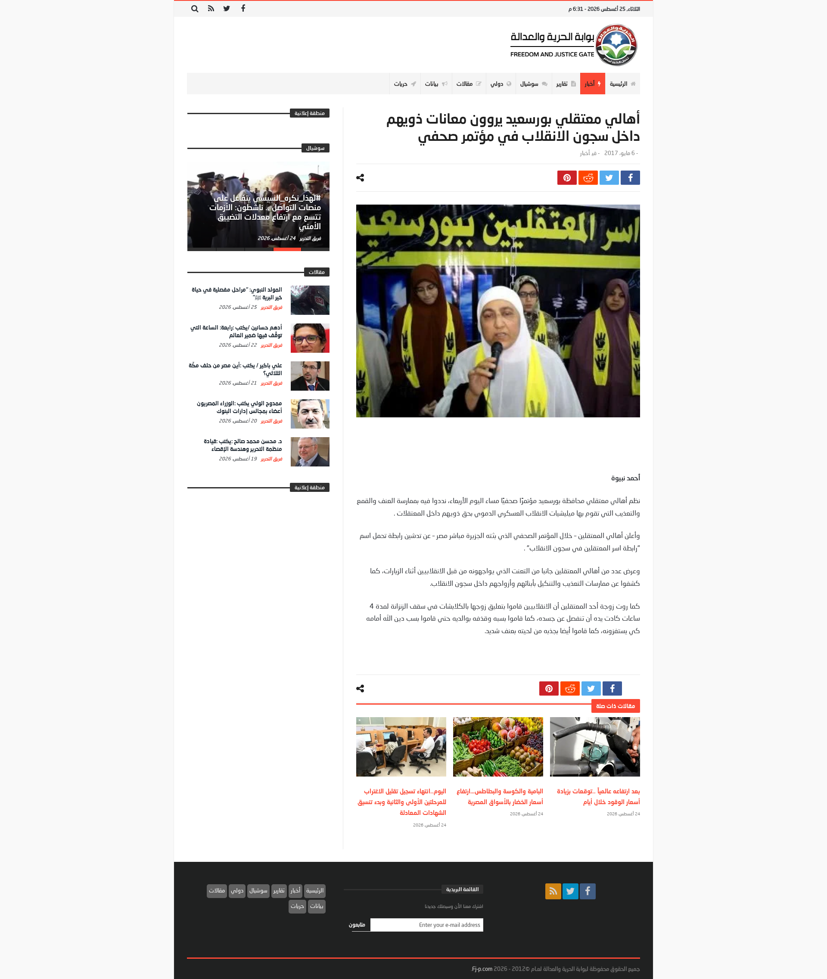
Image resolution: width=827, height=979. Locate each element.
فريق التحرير (309, 238)
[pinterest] (567, 178)
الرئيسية (314, 890)
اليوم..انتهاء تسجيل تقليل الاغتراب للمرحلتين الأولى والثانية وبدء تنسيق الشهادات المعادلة (402, 801)
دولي (237, 890)
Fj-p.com (482, 968)
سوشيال (258, 890)
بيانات (316, 905)
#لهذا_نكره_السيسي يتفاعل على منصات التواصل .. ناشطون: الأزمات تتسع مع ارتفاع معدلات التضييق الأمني (265, 211)
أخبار (585, 153)
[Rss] (211, 9)
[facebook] (630, 178)
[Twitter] (227, 9)
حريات (297, 905)
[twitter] (609, 178)
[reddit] (588, 178)
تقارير (279, 890)
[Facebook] (243, 9)
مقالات (217, 890)
